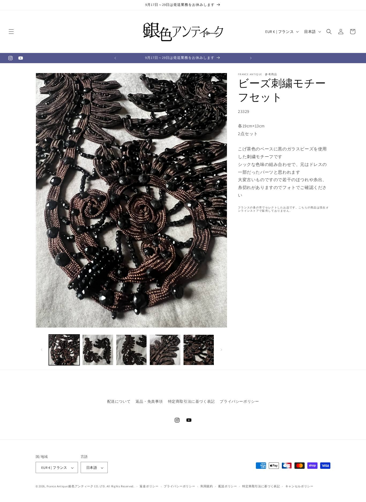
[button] (11, 31)
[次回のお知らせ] (251, 58)
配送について (119, 401)
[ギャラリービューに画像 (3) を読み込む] (131, 349)
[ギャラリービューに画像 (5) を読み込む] (198, 349)
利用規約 (206, 486)
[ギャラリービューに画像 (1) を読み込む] (64, 349)
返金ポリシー (149, 486)
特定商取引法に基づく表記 (191, 401)
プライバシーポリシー (239, 401)
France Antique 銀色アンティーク (70, 486)
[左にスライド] (41, 350)
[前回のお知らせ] (115, 58)
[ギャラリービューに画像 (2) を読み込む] (97, 349)
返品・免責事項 (149, 401)
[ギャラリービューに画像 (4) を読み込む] (165, 349)
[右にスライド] (221, 350)
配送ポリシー (227, 486)
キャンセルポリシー (299, 486)
